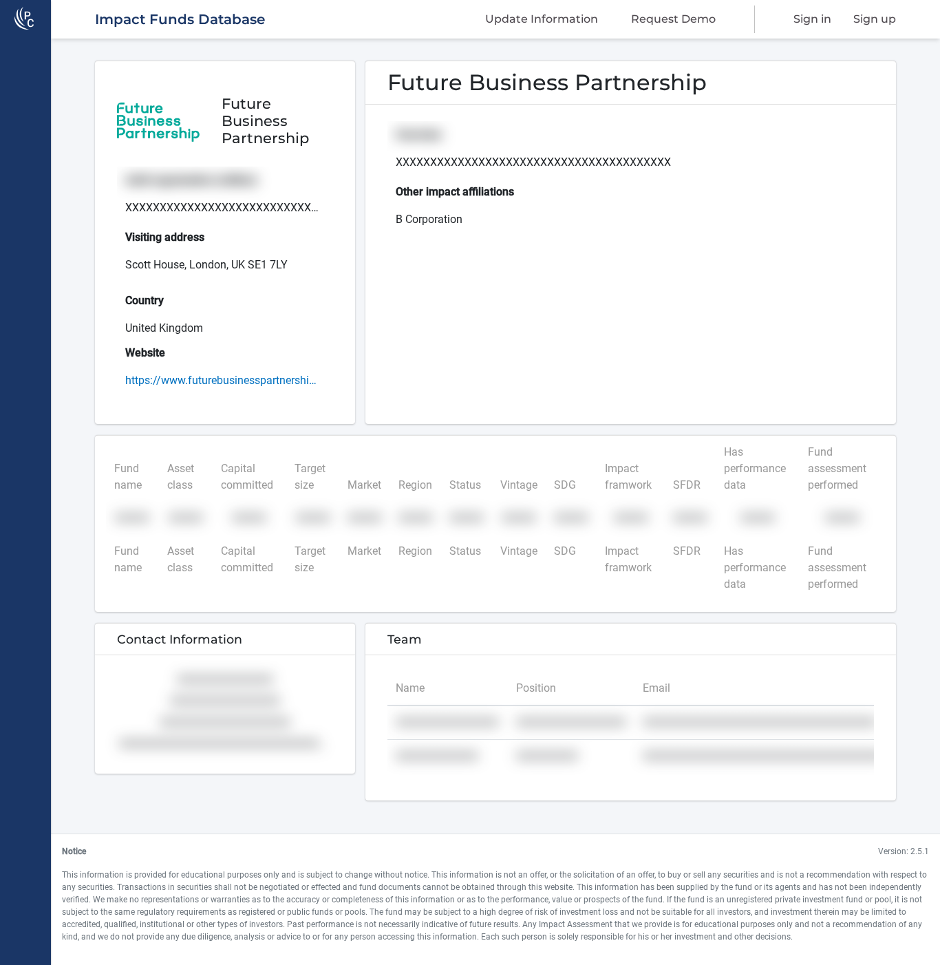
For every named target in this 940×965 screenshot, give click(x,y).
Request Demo (673, 18)
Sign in (812, 18)
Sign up (874, 18)
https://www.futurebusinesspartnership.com (223, 380)
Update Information (541, 18)
